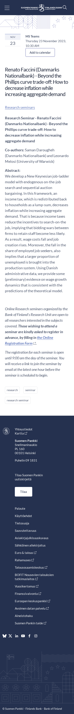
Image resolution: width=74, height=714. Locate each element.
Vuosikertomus (25, 586)
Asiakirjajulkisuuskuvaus (32, 538)
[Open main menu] (10, 7)
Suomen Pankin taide (29, 623)
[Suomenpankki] (41, 7)
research (12, 390)
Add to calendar (40, 52)
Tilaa (23, 491)
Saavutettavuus (25, 530)
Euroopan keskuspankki (31, 601)
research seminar (18, 400)
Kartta (19, 433)
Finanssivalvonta (26, 593)
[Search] (64, 7)
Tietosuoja (22, 523)
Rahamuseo (23, 560)
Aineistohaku (24, 616)
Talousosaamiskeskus (29, 567)
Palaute (20, 508)
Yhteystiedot (23, 429)
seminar (30, 390)
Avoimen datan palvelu (30, 608)
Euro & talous (24, 552)
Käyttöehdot (23, 516)
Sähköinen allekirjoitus (30, 545)
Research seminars (20, 107)
